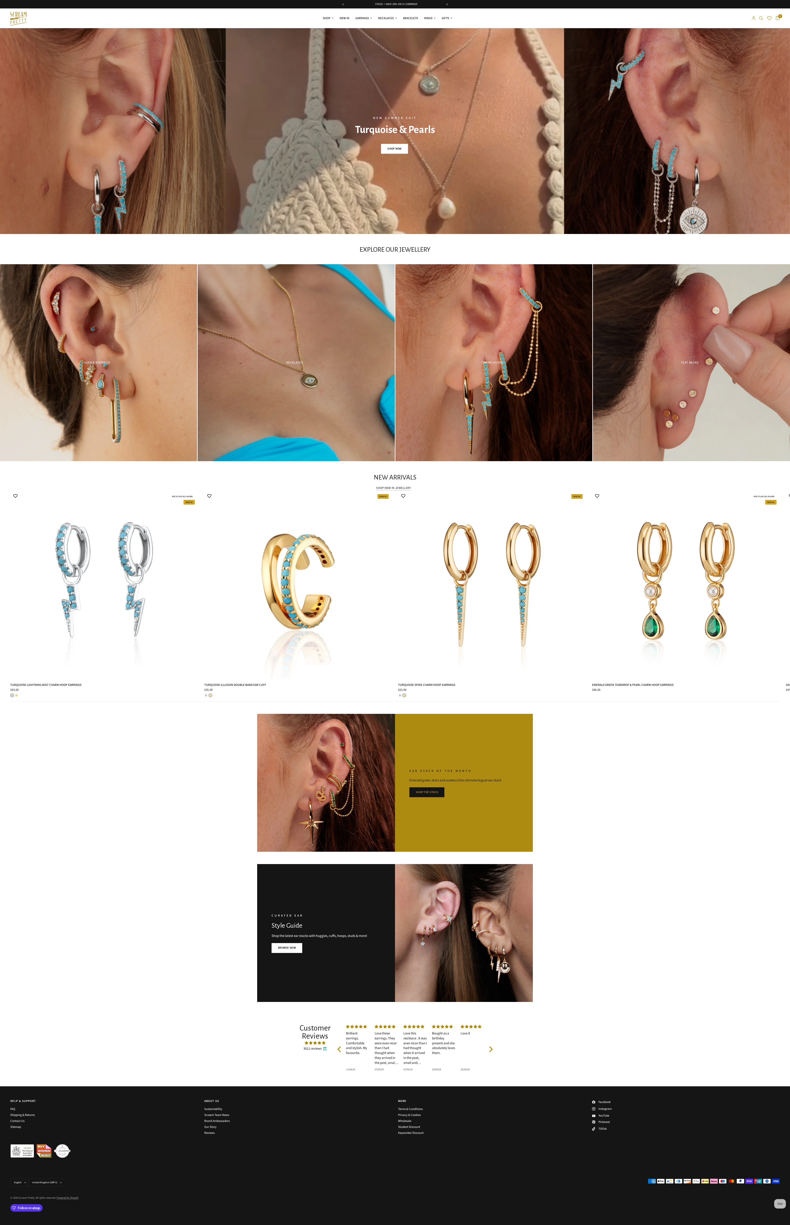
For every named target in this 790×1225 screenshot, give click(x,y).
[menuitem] (328, 18)
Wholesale (404, 1121)
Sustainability (213, 1109)
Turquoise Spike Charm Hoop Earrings (426, 685)
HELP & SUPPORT (23, 1101)
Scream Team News (216, 1115)
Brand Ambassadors (217, 1121)
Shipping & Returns (22, 1115)
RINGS (428, 18)
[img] (315, 1043)
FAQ (12, 1109)
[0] (777, 18)
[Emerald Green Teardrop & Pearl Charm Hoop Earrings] (686, 585)
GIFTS (445, 18)
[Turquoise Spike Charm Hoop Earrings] (492, 585)
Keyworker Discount (411, 1133)
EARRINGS (362, 18)
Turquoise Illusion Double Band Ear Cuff (235, 685)
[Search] (761, 18)
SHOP (326, 18)
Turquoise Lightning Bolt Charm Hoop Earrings (45, 685)
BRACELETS (410, 18)
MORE (402, 1101)
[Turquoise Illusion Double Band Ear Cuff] (298, 585)
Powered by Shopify (68, 1198)
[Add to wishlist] (15, 496)
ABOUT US (211, 1101)
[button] (394, 149)
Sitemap (15, 1127)
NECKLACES (386, 18)
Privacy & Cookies (409, 1115)
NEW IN (344, 18)
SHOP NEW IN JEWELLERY (393, 488)
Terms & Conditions (410, 1109)
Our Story (210, 1127)
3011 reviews (312, 1048)
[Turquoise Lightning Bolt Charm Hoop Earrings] (104, 585)
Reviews (209, 1133)
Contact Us (17, 1121)
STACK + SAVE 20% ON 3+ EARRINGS (441, 4)
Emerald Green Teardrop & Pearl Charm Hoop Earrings (633, 685)
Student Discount (409, 1127)
